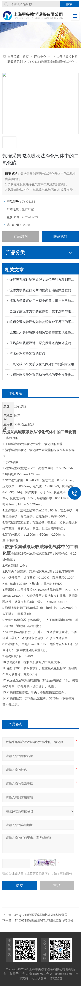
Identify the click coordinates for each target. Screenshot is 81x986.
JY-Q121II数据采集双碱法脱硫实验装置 (40, 915)
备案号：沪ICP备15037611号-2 (31, 973)
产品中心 (40, 56)
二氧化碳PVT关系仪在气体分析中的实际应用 (42, 364)
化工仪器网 (38, 978)
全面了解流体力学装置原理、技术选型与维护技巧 (43, 311)
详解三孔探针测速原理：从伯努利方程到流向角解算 (43, 279)
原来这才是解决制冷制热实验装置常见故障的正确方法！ (43, 332)
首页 (26, 56)
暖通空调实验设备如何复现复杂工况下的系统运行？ (43, 322)
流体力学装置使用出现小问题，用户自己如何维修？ (43, 301)
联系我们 (60, 236)
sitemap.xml (63, 973)
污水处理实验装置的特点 (27, 353)
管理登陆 (56, 978)
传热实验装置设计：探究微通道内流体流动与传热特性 (43, 343)
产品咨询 (21, 236)
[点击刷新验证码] (45, 862)
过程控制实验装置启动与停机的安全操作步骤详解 (43, 374)
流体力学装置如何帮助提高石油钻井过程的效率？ (43, 290)
